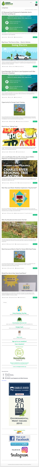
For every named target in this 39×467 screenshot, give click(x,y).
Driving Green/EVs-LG (18, 37)
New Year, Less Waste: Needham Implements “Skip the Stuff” (19, 188)
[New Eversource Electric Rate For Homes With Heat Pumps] (19, 251)
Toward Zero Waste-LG (21, 151)
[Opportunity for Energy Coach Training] (19, 104)
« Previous (5, 302)
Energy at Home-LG (20, 121)
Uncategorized (26, 121)
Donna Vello (5, 37)
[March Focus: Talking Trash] (19, 128)
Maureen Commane (6, 182)
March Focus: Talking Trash (10, 126)
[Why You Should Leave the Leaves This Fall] (19, 221)
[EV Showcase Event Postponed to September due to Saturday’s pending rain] (19, 16)
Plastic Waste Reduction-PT (20, 213)
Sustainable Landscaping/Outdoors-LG (25, 182)
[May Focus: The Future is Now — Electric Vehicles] (19, 44)
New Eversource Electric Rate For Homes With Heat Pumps (19, 249)
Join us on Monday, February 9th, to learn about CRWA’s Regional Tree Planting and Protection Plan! (18, 157)
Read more (35, 37)
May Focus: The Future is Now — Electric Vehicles (16, 42)
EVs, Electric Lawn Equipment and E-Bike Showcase (16, 378)
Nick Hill (4, 244)
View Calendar (4, 380)
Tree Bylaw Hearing (9, 375)
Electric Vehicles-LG (18, 97)
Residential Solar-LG (22, 297)
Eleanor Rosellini (5, 66)
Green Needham (31, 9)
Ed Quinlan (5, 268)
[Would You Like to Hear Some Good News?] (19, 275)
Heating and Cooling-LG (20, 268)
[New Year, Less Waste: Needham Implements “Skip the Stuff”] (19, 189)
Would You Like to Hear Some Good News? (14, 273)
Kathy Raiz (5, 213)
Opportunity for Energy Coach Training (13, 102)
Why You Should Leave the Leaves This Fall (14, 220)
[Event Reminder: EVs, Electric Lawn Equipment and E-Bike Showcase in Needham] (19, 75)
